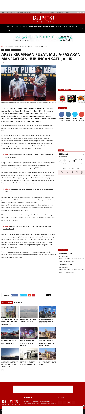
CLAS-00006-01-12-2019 (65, 265)
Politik (25, 26)
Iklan (40, 12)
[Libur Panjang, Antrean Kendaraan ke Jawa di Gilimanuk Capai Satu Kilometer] (29, 333)
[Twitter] (80, 12)
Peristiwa (18, 26)
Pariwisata (59, 26)
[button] (83, 28)
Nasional (42, 317)
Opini (8, 30)
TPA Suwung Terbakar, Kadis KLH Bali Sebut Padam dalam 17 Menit (47, 362)
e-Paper (36, 12)
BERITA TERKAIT (7, 302)
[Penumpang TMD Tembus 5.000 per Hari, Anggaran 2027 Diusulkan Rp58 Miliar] (10, 333)
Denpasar (7, 50)
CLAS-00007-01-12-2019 (65, 254)
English (67, 12)
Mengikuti (68, 112)
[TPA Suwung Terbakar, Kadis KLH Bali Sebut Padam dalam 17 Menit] (47, 354)
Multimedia (72, 26)
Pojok (52, 12)
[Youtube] (83, 12)
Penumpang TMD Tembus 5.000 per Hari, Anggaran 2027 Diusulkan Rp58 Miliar (9, 342)
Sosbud (36, 26)
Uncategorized (43, 338)
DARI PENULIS (18, 302)
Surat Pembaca (59, 12)
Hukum (31, 26)
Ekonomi (43, 26)
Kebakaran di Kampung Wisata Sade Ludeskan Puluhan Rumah (46, 321)
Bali (12, 26)
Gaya (65, 26)
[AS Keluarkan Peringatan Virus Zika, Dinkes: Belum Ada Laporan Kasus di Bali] (29, 354)
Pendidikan (50, 26)
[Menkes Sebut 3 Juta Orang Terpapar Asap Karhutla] (29, 312)
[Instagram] (78, 12)
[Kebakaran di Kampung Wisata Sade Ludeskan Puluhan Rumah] (47, 312)
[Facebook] (75, 12)
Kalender (46, 12)
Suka (61, 112)
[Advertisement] (43, 5)
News (8, 26)
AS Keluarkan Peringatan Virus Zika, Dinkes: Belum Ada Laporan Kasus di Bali (28, 362)
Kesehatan (23, 317)
